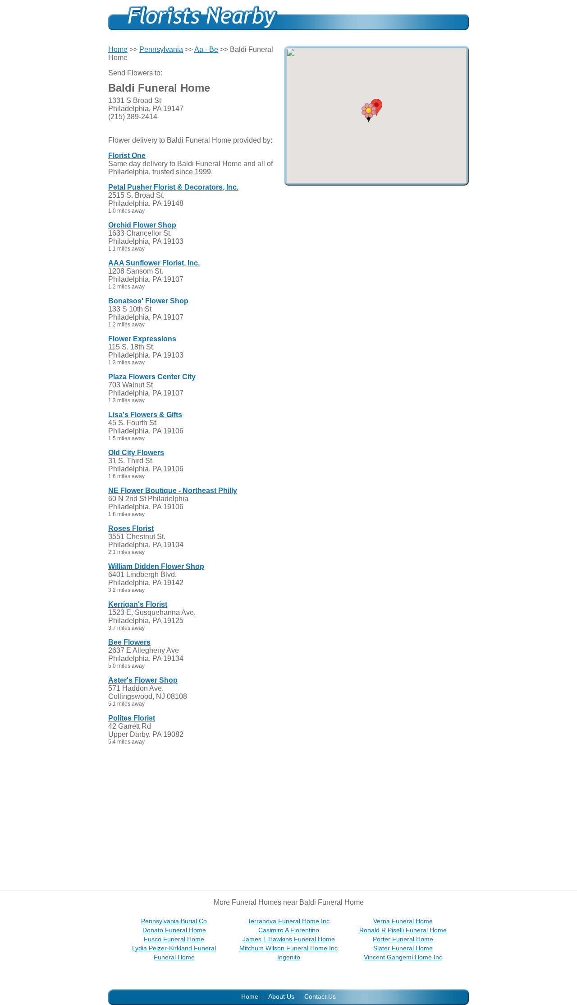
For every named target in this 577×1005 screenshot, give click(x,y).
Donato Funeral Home (174, 930)
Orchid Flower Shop (142, 225)
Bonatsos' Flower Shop (148, 301)
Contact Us (320, 996)
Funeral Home (174, 957)
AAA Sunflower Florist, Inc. (154, 263)
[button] (369, 112)
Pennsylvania (161, 49)
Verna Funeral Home (403, 921)
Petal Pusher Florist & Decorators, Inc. (173, 187)
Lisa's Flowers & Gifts (145, 415)
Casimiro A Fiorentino (288, 930)
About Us (281, 996)
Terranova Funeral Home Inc (288, 921)
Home (118, 49)
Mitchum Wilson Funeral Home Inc (288, 948)
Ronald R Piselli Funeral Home (403, 930)
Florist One (127, 155)
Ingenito (288, 957)
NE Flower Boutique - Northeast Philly (172, 490)
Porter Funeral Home (403, 939)
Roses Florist (131, 528)
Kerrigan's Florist (137, 604)
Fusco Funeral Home (174, 939)
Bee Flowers (129, 642)
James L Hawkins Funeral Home (289, 939)
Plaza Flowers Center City (152, 377)
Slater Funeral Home (403, 948)
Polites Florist (131, 718)
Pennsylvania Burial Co (174, 921)
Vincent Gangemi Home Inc (403, 957)
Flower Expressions (142, 339)
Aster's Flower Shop (143, 680)
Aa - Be (206, 49)
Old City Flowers (136, 452)
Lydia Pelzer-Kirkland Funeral (174, 948)
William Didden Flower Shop (156, 566)
